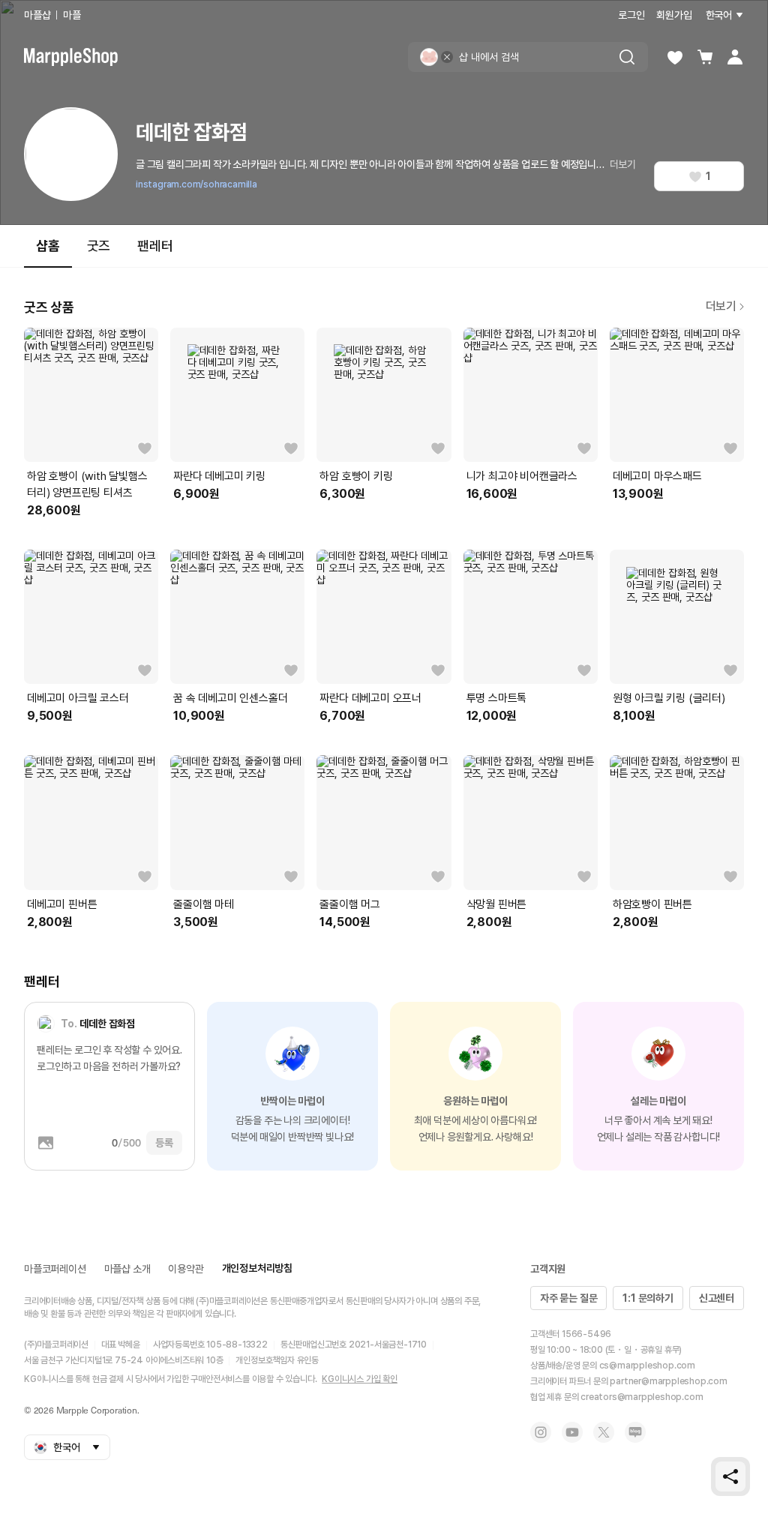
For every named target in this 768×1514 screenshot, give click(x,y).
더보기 (623, 164)
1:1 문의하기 (647, 1298)
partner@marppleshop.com (668, 1381)
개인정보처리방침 (257, 1268)
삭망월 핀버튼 (496, 904)
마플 (72, 15)
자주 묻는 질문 (568, 1298)
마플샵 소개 (127, 1269)
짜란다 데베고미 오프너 (371, 698)
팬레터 (154, 245)
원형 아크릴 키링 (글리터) (669, 698)
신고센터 (716, 1298)
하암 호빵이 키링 (356, 476)
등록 (164, 1143)
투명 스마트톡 (496, 698)
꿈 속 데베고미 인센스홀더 (230, 698)
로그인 (631, 15)
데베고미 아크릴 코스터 (78, 698)
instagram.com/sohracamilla (196, 184)
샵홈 (48, 245)
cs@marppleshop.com (647, 1365)
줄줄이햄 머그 (350, 904)
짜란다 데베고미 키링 (219, 476)
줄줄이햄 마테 (203, 904)
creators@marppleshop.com (641, 1397)
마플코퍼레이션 (55, 1269)
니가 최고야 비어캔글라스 (522, 476)
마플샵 (37, 15)
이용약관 (185, 1269)
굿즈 (99, 245)
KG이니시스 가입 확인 (360, 1379)
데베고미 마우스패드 (657, 476)
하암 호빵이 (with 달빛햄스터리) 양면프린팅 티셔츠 (87, 484)
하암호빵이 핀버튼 (652, 904)
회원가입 (674, 15)
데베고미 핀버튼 (62, 904)
